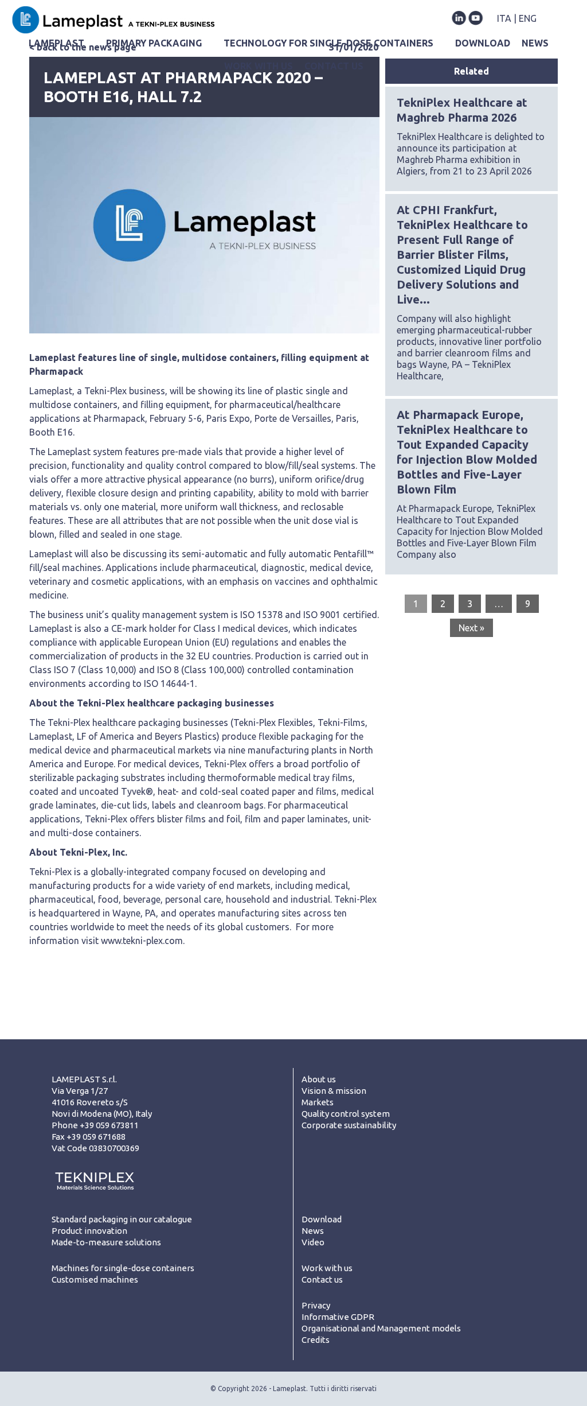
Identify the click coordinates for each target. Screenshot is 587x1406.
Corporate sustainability (349, 1125)
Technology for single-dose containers (328, 43)
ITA (504, 18)
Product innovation (89, 1231)
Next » (471, 628)
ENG (528, 18)
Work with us (258, 66)
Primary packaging (154, 43)
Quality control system (346, 1113)
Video (313, 1242)
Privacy (316, 1305)
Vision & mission (334, 1091)
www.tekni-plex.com (142, 940)
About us (319, 1079)
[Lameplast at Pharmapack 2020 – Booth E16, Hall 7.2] (204, 225)
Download (482, 43)
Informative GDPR (338, 1317)
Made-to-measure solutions (106, 1242)
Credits (316, 1340)
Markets (318, 1102)
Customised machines (95, 1279)
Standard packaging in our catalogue (122, 1219)
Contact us (322, 1279)
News (313, 1231)
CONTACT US (333, 66)
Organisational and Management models (381, 1328)
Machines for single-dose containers (123, 1268)
